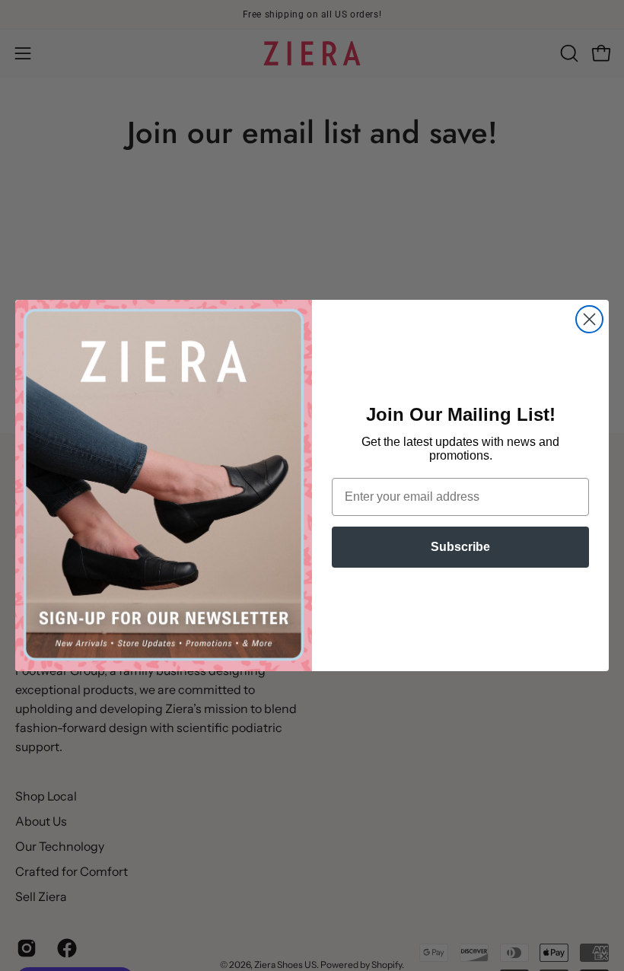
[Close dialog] (589, 319)
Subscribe (460, 546)
